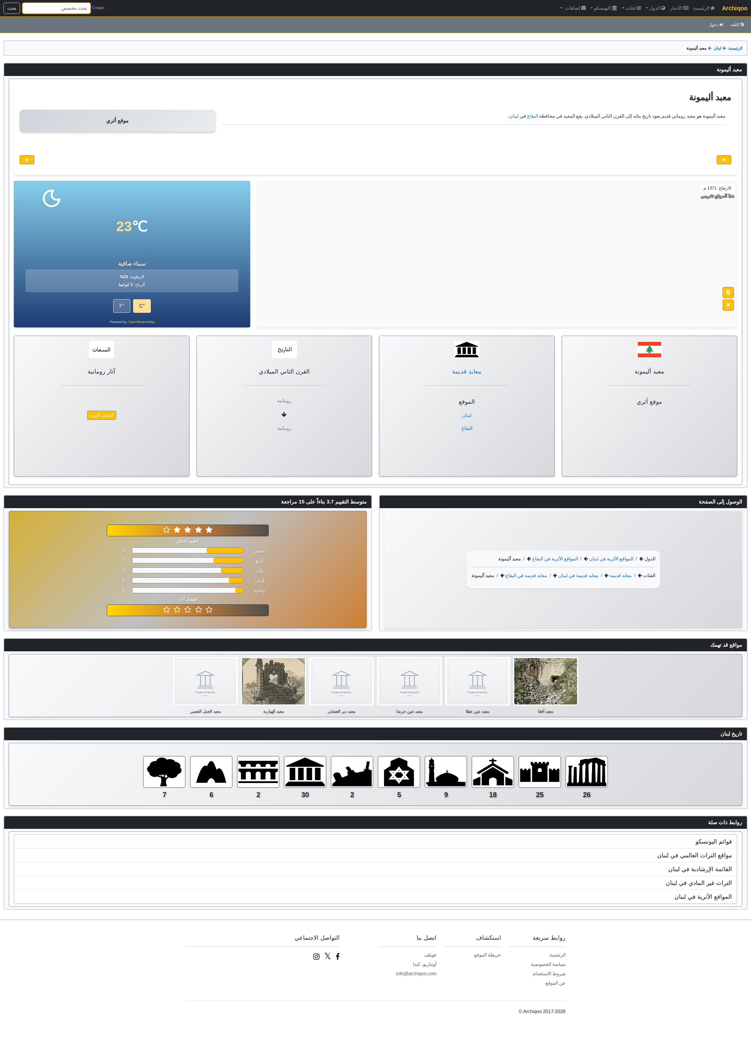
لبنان (717, 48)
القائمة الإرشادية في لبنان (700, 869)
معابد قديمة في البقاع (525, 575)
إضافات (572, 8)
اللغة (735, 24)
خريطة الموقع (487, 954)
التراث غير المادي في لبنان (699, 883)
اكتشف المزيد (102, 415)
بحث (11, 8)
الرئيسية (701, 8)
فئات (630, 8)
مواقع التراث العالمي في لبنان (694, 855)
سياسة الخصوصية (548, 964)
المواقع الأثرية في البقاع (554, 558)
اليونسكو (602, 8)
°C (142, 305)
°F (121, 305)
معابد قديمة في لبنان (577, 575)
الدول (654, 8)
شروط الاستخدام (549, 973)
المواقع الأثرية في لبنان (610, 558)
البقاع (532, 116)
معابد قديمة (466, 371)
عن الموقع (555, 983)
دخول (713, 24)
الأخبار (676, 8)
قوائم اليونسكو (714, 841)
